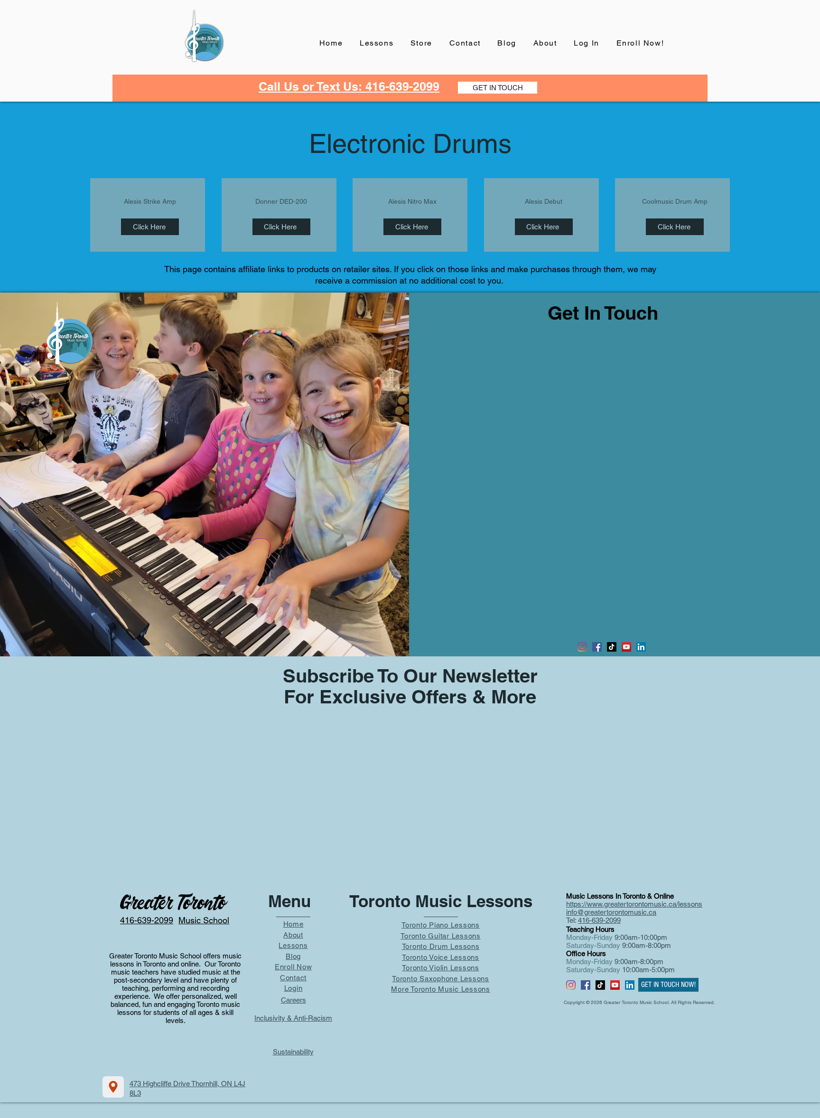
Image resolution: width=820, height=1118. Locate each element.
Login (293, 988)
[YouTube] (626, 647)
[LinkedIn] (641, 647)
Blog (293, 956)
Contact (293, 978)
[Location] (113, 1087)
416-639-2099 (599, 920)
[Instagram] (582, 647)
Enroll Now (293, 967)
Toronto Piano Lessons (440, 925)
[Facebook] (597, 647)
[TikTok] (611, 647)
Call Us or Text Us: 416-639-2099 (349, 86)
